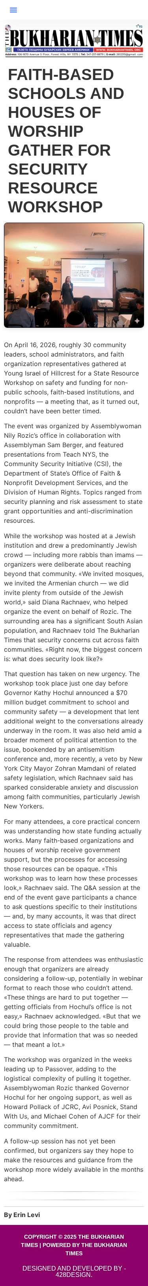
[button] (13, 10)
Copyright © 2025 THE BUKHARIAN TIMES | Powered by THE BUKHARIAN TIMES (74, 1245)
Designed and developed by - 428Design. (74, 1271)
